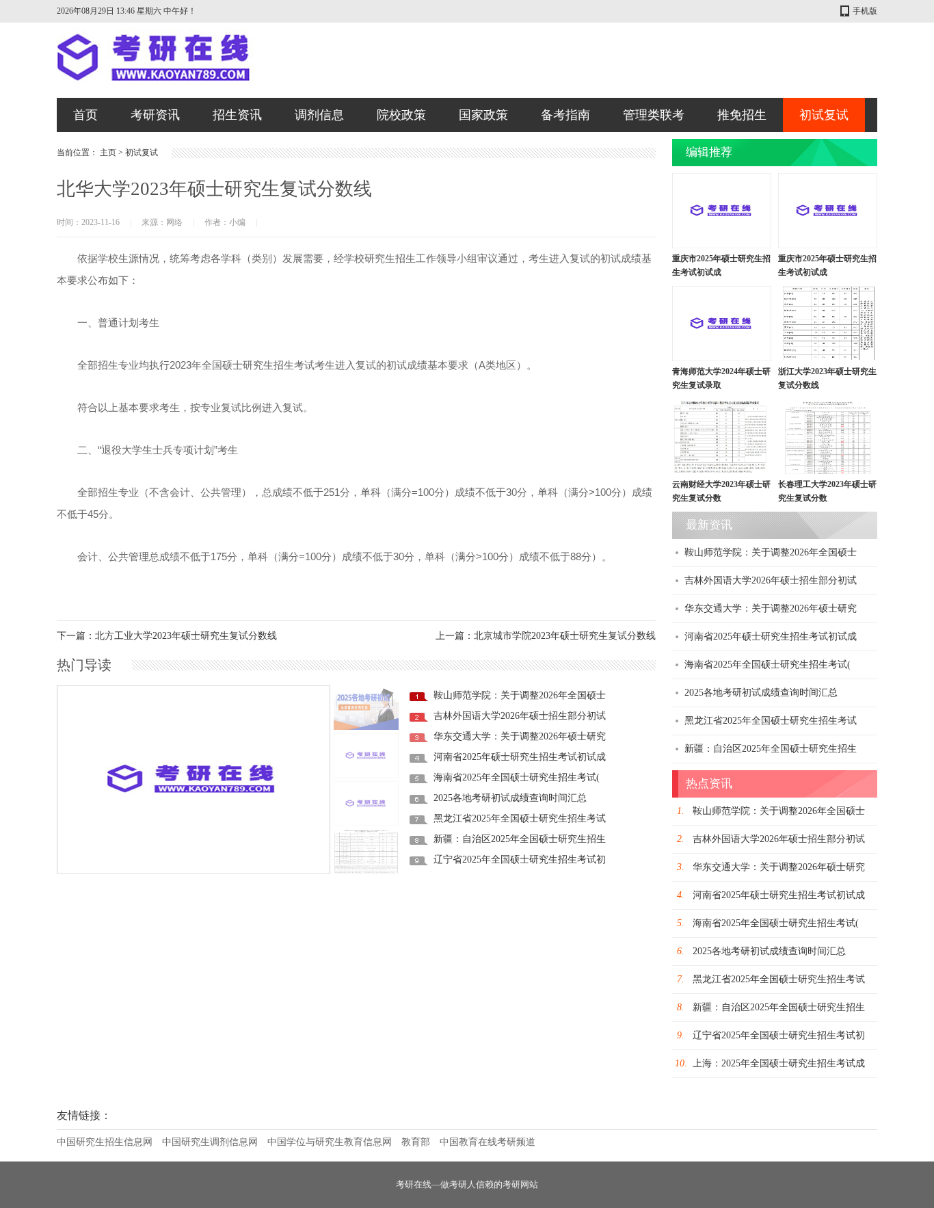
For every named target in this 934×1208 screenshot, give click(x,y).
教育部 (415, 1142)
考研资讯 (155, 115)
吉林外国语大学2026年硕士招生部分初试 (519, 716)
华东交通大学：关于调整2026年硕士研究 (519, 736)
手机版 (865, 11)
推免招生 (741, 115)
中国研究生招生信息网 (104, 1142)
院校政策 (401, 115)
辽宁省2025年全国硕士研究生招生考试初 (519, 859)
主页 (108, 152)
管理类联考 (653, 115)
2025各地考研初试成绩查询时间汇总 (510, 798)
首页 (85, 115)
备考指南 (565, 115)
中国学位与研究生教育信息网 (329, 1142)
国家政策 (483, 115)
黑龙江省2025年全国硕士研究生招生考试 (519, 818)
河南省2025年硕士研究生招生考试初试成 (519, 757)
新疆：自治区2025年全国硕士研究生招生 (519, 839)
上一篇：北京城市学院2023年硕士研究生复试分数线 (546, 636)
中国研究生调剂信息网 (210, 1142)
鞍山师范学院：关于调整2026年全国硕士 (519, 695)
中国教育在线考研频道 (487, 1142)
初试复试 (824, 115)
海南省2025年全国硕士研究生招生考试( (516, 777)
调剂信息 (319, 115)
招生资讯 (237, 115)
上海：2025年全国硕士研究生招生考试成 (779, 1063)
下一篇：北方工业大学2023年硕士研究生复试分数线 (167, 636)
